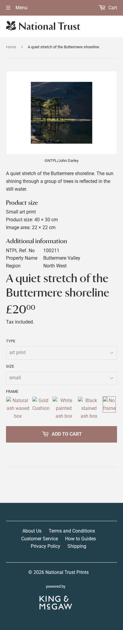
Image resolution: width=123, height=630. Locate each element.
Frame (12, 391)
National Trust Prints (67, 572)
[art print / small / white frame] (63, 408)
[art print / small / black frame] (89, 408)
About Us (31, 531)
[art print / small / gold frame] (41, 408)
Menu (20, 7)
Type (10, 341)
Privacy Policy (45, 546)
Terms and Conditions (72, 531)
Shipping (76, 546)
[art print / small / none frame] (109, 408)
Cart (112, 7)
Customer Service (39, 539)
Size (10, 366)
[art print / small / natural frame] (18, 408)
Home (11, 47)
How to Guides (80, 539)
